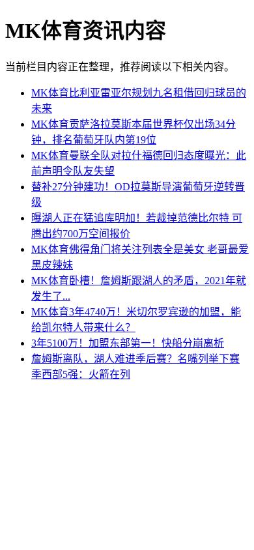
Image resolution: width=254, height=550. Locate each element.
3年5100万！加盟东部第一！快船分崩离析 (127, 343)
